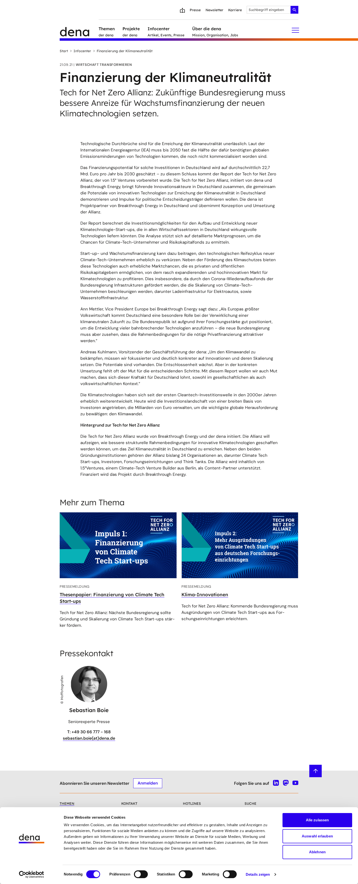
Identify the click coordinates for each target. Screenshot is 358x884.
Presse (195, 10)
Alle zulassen (317, 820)
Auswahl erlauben (317, 836)
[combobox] (272, 10)
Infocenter (82, 51)
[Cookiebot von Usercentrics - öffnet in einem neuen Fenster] (31, 874)
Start (64, 51)
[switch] (141, 874)
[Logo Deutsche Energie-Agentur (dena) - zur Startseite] (79, 30)
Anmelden (148, 783)
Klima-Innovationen (204, 594)
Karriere (235, 10)
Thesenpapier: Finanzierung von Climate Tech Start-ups (112, 598)
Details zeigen (258, 874)
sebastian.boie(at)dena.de (89, 738)
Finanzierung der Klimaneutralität (124, 51)
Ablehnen (317, 852)
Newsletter (214, 10)
